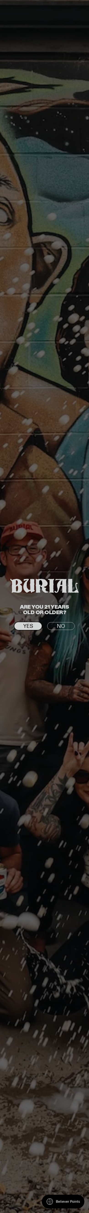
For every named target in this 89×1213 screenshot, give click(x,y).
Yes (28, 626)
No (61, 626)
